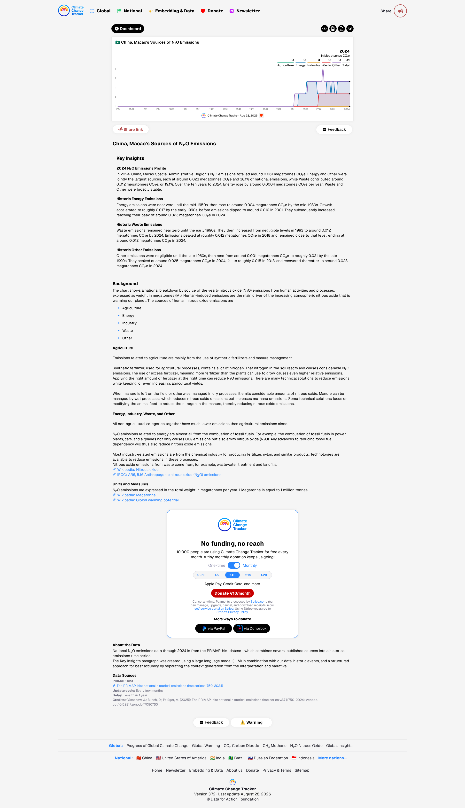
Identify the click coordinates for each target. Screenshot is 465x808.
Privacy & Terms (277, 770)
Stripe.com (258, 601)
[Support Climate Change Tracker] (261, 115)
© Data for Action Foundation (233, 799)
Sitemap (302, 770)
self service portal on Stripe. (214, 608)
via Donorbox (255, 628)
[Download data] (341, 28)
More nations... (332, 758)
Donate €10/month (233, 593)
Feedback (337, 129)
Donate (215, 11)
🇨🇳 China (144, 758)
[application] (232, 83)
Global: (116, 745)
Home (157, 770)
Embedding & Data (174, 11)
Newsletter (248, 11)
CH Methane (275, 745)
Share (385, 11)
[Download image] (333, 28)
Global (104, 11)
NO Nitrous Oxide (306, 745)
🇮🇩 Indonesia (303, 758)
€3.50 (201, 575)
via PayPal (216, 628)
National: (124, 758)
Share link (133, 129)
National (133, 11)
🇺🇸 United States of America (181, 758)
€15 (248, 575)
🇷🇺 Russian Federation (268, 758)
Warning (254, 722)
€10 (232, 575)
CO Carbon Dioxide (241, 745)
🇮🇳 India (217, 758)
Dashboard (130, 28)
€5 (217, 575)
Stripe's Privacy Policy (232, 612)
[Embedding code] (324, 28)
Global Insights (339, 745)
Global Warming (206, 745)
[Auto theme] (350, 28)
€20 (264, 575)
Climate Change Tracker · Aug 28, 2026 (232, 115)
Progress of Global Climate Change (157, 745)
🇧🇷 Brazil (236, 758)
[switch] (234, 565)
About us (234, 770)
